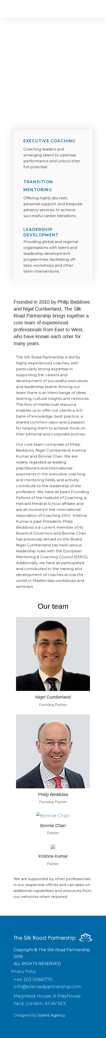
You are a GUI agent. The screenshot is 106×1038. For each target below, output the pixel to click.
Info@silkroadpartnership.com (47, 986)
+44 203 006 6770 (36, 114)
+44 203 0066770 (33, 979)
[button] (91, 9)
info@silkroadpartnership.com (44, 122)
